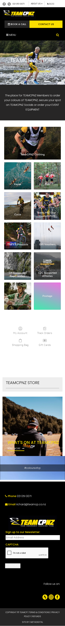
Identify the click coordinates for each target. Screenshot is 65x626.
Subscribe (12, 566)
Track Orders (44, 333)
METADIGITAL (36, 622)
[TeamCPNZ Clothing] (32, 138)
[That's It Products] (17, 231)
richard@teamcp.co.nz (31, 504)
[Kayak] (17, 171)
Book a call (18, 24)
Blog (51, 3)
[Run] (47, 171)
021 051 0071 (18, 3)
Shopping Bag (20, 345)
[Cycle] (17, 201)
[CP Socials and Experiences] (17, 261)
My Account (20, 333)
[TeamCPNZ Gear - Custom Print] (47, 201)
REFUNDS (36, 616)
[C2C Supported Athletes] (47, 261)
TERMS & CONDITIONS (39, 612)
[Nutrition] (17, 291)
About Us (36, 3)
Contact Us (46, 24)
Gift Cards (45, 345)
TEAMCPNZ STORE (23, 382)
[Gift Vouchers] (47, 231)
